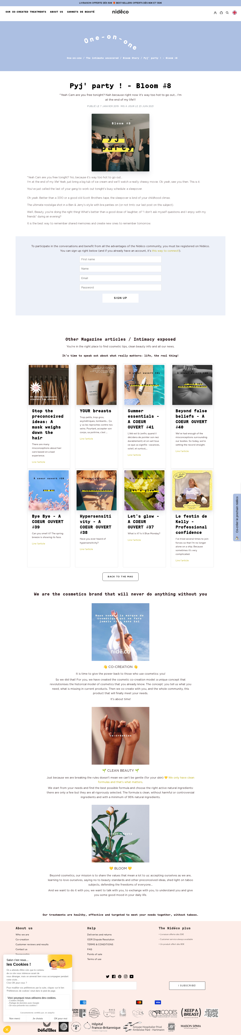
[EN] (235, 13)
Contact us (21, 949)
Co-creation (22, 939)
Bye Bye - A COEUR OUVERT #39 (47, 521)
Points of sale (94, 954)
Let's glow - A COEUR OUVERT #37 (143, 521)
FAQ (89, 949)
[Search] (227, 12)
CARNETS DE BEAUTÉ (81, 11)
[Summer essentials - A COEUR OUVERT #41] (144, 385)
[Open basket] (221, 12)
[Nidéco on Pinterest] (119, 977)
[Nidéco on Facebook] (114, 977)
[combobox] (234, 12)
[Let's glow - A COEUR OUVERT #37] (144, 490)
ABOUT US (56, 11)
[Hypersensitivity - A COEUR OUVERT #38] (97, 490)
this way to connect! (165, 251)
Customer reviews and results (32, 944)
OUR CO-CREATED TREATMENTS (26, 11)
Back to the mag (120, 577)
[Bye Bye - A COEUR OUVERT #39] (49, 490)
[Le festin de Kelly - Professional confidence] (192, 490)
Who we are (22, 935)
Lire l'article (38, 462)
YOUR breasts (95, 410)
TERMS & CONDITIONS (100, 944)
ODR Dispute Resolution (100, 939)
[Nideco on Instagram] (125, 977)
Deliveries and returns (99, 935)
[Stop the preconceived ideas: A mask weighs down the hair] (49, 385)
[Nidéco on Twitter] (108, 977)
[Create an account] (215, 12)
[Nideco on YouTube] (131, 977)
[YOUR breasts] (97, 385)
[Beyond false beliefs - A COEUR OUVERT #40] (192, 385)
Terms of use (94, 959)
